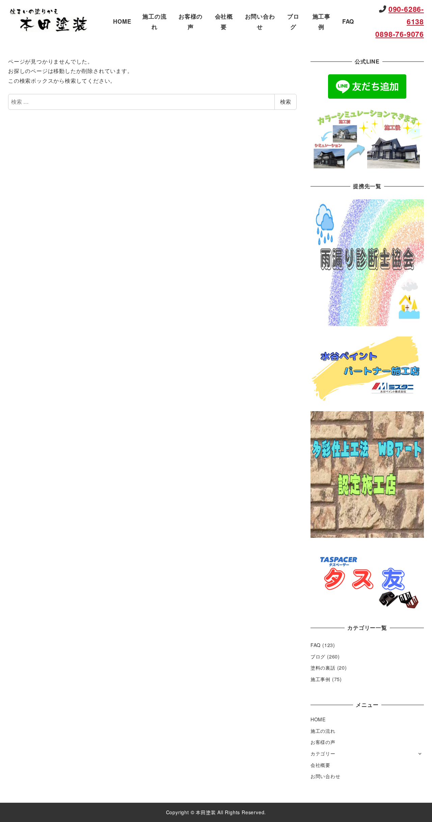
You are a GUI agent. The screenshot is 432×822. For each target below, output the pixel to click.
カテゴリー (322, 753)
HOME (318, 719)
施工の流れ (322, 730)
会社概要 (320, 765)
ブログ (317, 656)
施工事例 (320, 679)
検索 (285, 101)
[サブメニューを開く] (420, 753)
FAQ (315, 645)
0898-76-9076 (399, 34)
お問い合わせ (325, 776)
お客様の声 (322, 742)
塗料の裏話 (322, 667)
